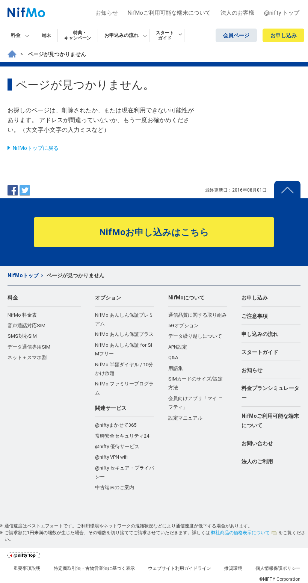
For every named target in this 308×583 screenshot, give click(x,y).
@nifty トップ (281, 12)
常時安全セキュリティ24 (122, 436)
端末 (46, 35)
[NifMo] (12, 54)
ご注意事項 (255, 316)
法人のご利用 (257, 461)
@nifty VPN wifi (111, 457)
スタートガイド (260, 352)
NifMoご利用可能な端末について (169, 12)
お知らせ (106, 12)
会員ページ (236, 35)
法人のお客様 (237, 12)
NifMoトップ (23, 275)
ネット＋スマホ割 (27, 357)
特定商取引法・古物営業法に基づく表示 (94, 568)
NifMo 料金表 (22, 315)
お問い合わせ (257, 443)
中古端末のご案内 (114, 487)
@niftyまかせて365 (115, 425)
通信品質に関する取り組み (197, 315)
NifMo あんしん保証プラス (124, 334)
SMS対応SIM (22, 336)
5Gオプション (183, 325)
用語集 (175, 368)
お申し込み (283, 35)
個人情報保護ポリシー (277, 568)
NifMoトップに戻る (36, 148)
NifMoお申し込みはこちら (154, 232)
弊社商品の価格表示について (240, 532)
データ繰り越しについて (195, 336)
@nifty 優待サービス (117, 446)
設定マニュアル (185, 418)
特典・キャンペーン (77, 35)
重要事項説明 (27, 568)
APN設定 (177, 347)
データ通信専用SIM (29, 347)
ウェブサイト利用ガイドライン (179, 568)
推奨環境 (233, 568)
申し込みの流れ (260, 334)
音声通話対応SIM (26, 325)
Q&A (173, 357)
